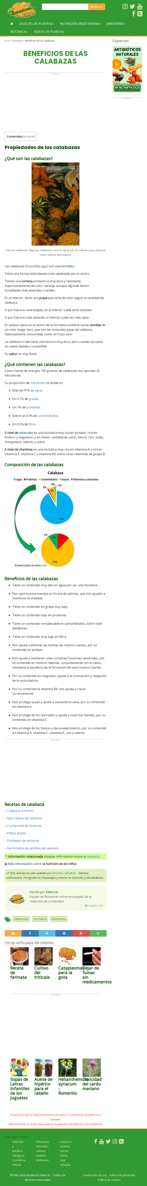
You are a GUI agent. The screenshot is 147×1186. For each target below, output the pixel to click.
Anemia (41, 1155)
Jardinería (115, 24)
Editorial (52, 892)
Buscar (98, 6)
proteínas (33, 407)
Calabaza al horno (20, 811)
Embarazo (42, 1160)
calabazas (21, 919)
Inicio (7, 40)
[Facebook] (95, 1142)
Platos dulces (16, 833)
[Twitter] (108, 1142)
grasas (33, 399)
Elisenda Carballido (64, 873)
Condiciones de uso (95, 1175)
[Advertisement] (55, 101)
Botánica (18, 32)
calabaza (93, 856)
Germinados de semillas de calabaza (32, 848)
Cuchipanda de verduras (24, 826)
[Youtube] (101, 1142)
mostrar (29, 136)
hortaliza (67, 266)
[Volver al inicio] (11, 24)
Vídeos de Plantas (49, 32)
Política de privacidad (122, 1175)
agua (38, 390)
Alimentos (17, 40)
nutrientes (37, 383)
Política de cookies (109, 1180)
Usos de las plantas (35, 24)
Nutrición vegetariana (79, 24)
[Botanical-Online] (21, 10)
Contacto (66, 1142)
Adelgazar (18, 1155)
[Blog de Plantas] (121, 1142)
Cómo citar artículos (65, 1160)
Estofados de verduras (23, 841)
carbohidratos (48, 416)
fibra (32, 424)
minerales (26, 433)
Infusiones (42, 1142)
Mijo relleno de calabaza (24, 818)
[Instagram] (115, 1142)
